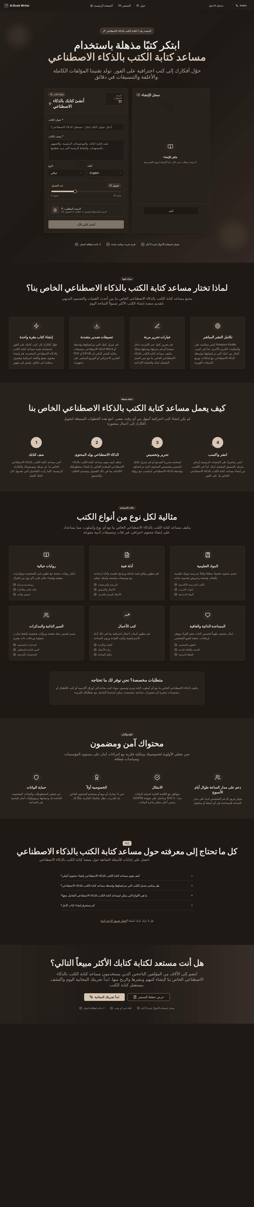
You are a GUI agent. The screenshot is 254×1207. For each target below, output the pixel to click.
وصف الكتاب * (55, 136)
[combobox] (66, 173)
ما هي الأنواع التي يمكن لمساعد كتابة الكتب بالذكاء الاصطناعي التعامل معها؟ (104, 895)
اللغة (89, 165)
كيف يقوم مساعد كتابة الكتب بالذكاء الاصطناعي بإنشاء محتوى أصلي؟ (100, 875)
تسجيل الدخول (216, 5)
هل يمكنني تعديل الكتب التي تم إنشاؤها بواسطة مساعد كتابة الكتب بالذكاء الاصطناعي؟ (110, 885)
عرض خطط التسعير (151, 997)
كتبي (171, 210)
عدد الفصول (57, 185)
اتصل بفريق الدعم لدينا (114, 920)
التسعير (126, 5)
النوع (50, 165)
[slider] (75, 191)
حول (142, 5)
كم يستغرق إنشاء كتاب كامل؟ (78, 905)
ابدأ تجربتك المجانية (107, 997)
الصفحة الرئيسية (103, 5)
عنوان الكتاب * (55, 119)
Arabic (243, 5)
